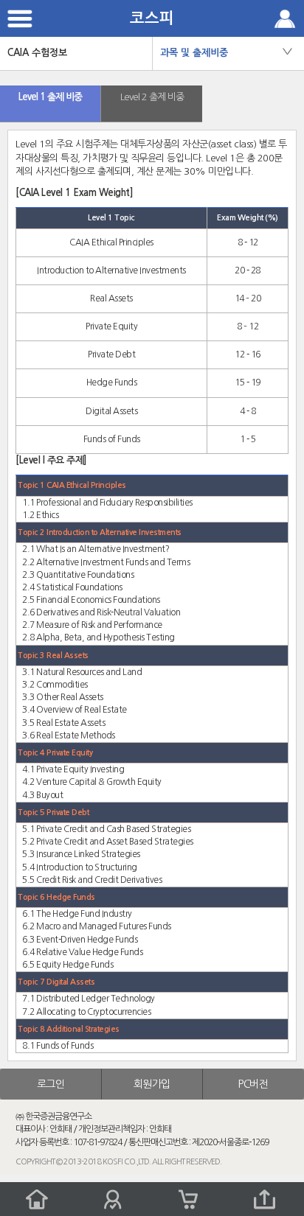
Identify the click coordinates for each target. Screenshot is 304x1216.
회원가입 (152, 1084)
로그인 (51, 1084)
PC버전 (253, 1084)
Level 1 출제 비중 (50, 97)
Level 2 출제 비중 (152, 97)
